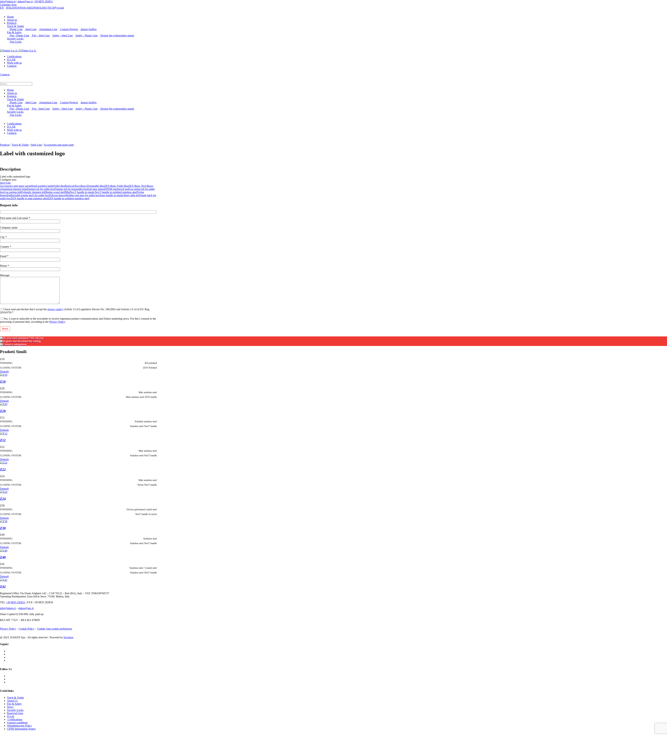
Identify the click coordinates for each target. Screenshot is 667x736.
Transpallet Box (95, 185)
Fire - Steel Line (40, 35)
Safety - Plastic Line (86, 35)
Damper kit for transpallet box (71, 189)
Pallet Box (59, 185)
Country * (5, 246)
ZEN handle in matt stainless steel (29, 198)
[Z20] (3, 404)
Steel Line (30, 29)
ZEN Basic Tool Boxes (140, 185)
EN (2, 7)
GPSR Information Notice (21, 728)
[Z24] (3, 491)
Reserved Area (15, 713)
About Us (12, 700)
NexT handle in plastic (82, 192)
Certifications (14, 56)
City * (3, 237)
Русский (59, 7)
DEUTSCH (48, 7)
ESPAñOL (36, 7)
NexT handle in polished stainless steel (116, 192)
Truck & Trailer (15, 26)
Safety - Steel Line (62, 35)
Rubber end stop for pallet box (83, 195)
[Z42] (3, 579)
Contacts (12, 65)
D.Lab (10, 716)
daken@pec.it (25, 1)
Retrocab (70, 185)
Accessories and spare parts (59, 144)
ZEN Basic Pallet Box (116, 185)
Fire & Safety (14, 32)
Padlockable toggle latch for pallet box (28, 195)
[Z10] (3, 374)
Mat (67, 192)
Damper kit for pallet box (41, 189)
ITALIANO (12, 7)
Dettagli (4, 371)
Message (5, 275)
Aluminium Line (48, 29)
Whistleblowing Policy (19, 725)
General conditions (17, 722)
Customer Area (8, 4)
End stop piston (95, 189)
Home (10, 16)
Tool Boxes (81, 185)
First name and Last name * (15, 218)
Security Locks (15, 38)
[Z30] (3, 521)
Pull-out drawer (57, 195)
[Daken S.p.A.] (18, 50)
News (10, 706)
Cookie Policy (26, 628)
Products (12, 23)
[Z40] (3, 550)
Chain (23, 189)
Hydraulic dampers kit (32, 192)
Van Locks (15, 41)
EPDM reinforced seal (116, 189)
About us (12, 19)
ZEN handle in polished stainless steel (68, 198)
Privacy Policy (57, 321)
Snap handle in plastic (111, 195)
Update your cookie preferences (54, 628)
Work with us (14, 62)
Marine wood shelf (55, 192)
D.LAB (11, 59)
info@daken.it (8, 1)
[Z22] (3, 462)
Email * (4, 256)
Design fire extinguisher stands (117, 35)
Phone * (4, 265)
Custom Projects (68, 29)
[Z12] (3, 433)
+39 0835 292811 (43, 1)
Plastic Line (16, 29)
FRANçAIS (24, 7)
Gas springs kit (12, 192)
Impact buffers (88, 29)
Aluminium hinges (10, 189)
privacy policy (55, 309)
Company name (8, 227)
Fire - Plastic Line (19, 35)
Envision (68, 637)
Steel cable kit (131, 195)
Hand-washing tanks (42, 185)
